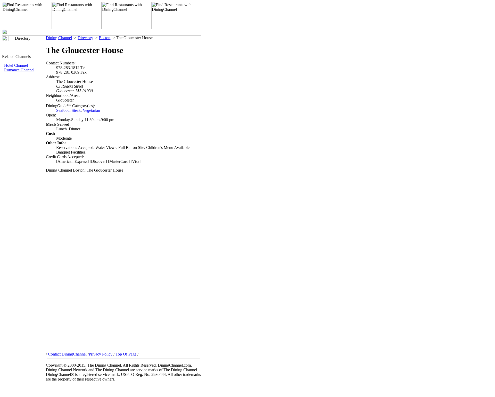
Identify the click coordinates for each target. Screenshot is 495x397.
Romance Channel (19, 70)
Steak (76, 110)
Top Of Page (126, 354)
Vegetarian (91, 110)
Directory (85, 38)
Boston (104, 38)
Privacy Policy (100, 354)
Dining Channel (59, 38)
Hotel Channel (16, 65)
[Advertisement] (24, 159)
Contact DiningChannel (67, 354)
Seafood (63, 110)
